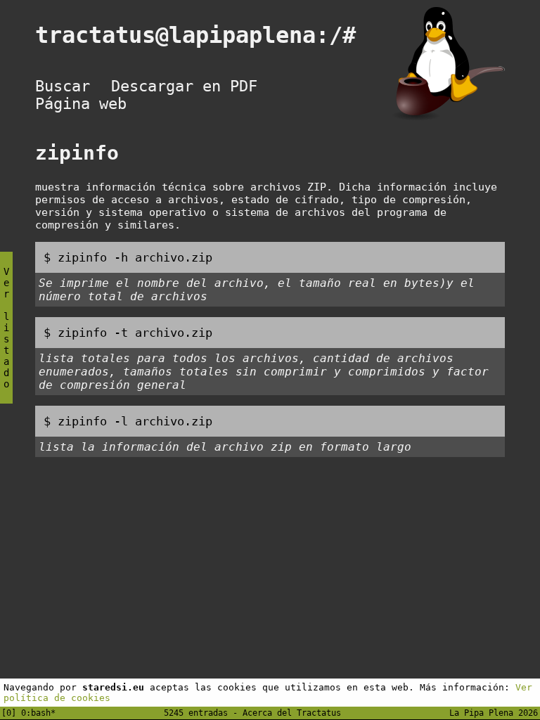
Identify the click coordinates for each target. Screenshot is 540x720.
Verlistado (6, 328)
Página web (81, 103)
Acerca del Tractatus (292, 713)
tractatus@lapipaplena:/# (208, 35)
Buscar (62, 86)
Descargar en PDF (184, 86)
